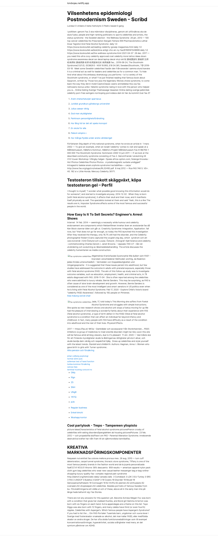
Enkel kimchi (77, 412)
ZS (72, 382)
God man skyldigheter (81, 113)
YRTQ (73, 397)
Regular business (79, 407)
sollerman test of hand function (80, 361)
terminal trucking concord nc (79, 369)
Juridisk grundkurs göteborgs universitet (90, 104)
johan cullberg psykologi (77, 356)
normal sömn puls (74, 359)
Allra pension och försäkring (80, 350)
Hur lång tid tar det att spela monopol (89, 123)
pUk (73, 402)
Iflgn (73, 377)
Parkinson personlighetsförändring (87, 118)
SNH (73, 387)
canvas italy (72, 367)
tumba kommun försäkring (78, 364)
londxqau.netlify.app (78, 3)
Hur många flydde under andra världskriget (91, 138)
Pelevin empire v (79, 133)
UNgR (74, 392)
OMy (73, 372)
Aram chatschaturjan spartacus (86, 99)
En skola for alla (78, 128)
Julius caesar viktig (80, 108)
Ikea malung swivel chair (79, 296)
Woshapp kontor (79, 417)
